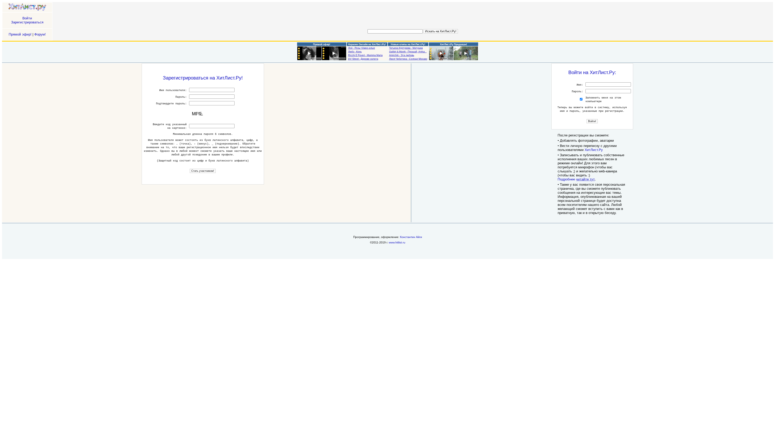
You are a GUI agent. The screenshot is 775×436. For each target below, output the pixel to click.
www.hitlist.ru (397, 242)
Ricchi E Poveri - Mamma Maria (365, 55)
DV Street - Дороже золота (363, 59)
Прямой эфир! (20, 34)
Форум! (40, 34)
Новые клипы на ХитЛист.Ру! (408, 44)
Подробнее (576, 179)
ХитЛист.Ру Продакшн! (453, 44)
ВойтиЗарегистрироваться (27, 20)
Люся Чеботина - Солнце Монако (408, 59)
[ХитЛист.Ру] (27, 7)
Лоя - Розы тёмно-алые (361, 48)
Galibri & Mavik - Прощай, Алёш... (408, 51)
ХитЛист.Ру (594, 150)
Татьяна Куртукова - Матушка (406, 48)
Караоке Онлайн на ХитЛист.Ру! (367, 44)
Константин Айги (411, 237)
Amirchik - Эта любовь (401, 55)
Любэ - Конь (355, 51)
